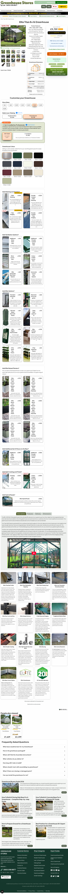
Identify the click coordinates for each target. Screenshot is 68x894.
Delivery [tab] (38, 514)
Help (49, 6)
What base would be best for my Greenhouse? (18, 747)
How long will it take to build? (12, 763)
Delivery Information (22, 855)
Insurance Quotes (21, 873)
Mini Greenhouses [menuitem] (51, 10)
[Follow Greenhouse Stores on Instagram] (56, 876)
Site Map (48, 891)
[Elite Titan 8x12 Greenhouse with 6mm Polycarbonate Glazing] (8, 52)
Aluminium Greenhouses (40, 855)
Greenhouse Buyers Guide (57, 855)
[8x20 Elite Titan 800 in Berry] (23, 56)
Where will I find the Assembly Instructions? (17, 755)
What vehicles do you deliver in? (13, 759)
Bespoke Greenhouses (39, 865)
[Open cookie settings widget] (2, 891)
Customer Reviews (21, 868)
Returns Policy (20, 860)
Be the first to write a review (34, 704)
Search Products (61, 2)
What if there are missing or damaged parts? (17, 771)
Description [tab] (21, 514)
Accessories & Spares (39, 870)
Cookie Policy (40, 891)
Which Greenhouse (55, 861)
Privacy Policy (31, 891)
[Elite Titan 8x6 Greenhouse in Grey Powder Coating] (8, 56)
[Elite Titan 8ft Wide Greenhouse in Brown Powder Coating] (23, 60)
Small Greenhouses (38, 868)
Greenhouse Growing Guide (57, 864)
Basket (63, 6)
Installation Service (22, 857)
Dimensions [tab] (47, 514)
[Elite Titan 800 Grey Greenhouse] (8, 60)
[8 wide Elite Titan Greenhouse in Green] (23, 52)
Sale (55, 6)
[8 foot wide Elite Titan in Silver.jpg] (18, 52)
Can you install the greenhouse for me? (15, 775)
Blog (43, 6)
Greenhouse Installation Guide (56, 858)
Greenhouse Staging (39, 873)
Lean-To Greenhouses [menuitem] (29, 10)
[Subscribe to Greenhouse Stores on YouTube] (58, 876)
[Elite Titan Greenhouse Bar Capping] (3, 65)
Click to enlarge (11, 48)
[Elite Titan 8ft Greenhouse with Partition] (18, 60)
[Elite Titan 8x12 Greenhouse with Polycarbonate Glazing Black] (3, 52)
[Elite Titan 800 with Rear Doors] (3, 60)
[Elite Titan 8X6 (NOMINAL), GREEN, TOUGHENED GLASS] (13, 60)
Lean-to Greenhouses (39, 860)
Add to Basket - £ (56, 54)
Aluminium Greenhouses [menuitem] (6, 10)
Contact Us (20, 865)
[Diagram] (13, 65)
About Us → (4, 866)
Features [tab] (30, 514)
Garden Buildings (38, 875)
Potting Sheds (37, 863)
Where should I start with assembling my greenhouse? (20, 767)
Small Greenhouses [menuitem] (41, 10)
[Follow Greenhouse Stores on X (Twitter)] (54, 876)
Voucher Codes (21, 870)
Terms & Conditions (21, 891)
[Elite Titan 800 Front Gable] (13, 56)
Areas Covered (30, 125)
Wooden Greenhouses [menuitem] (18, 10)
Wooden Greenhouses (39, 857)
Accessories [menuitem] (59, 10)
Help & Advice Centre (22, 863)
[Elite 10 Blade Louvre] (8, 65)
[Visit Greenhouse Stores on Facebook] (51, 876)
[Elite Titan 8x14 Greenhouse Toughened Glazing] (3, 56)
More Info (19, 113)
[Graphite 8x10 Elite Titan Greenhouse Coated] (13, 52)
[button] (34, 704)
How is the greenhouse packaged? (14, 751)
